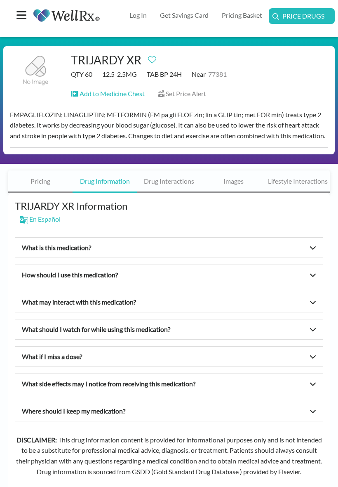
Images (233, 181)
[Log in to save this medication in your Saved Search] (152, 58)
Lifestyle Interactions (298, 181)
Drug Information (105, 181)
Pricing (40, 181)
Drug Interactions (169, 181)
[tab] (40, 181)
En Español (44, 219)
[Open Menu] (21, 15)
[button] (107, 93)
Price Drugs (303, 16)
